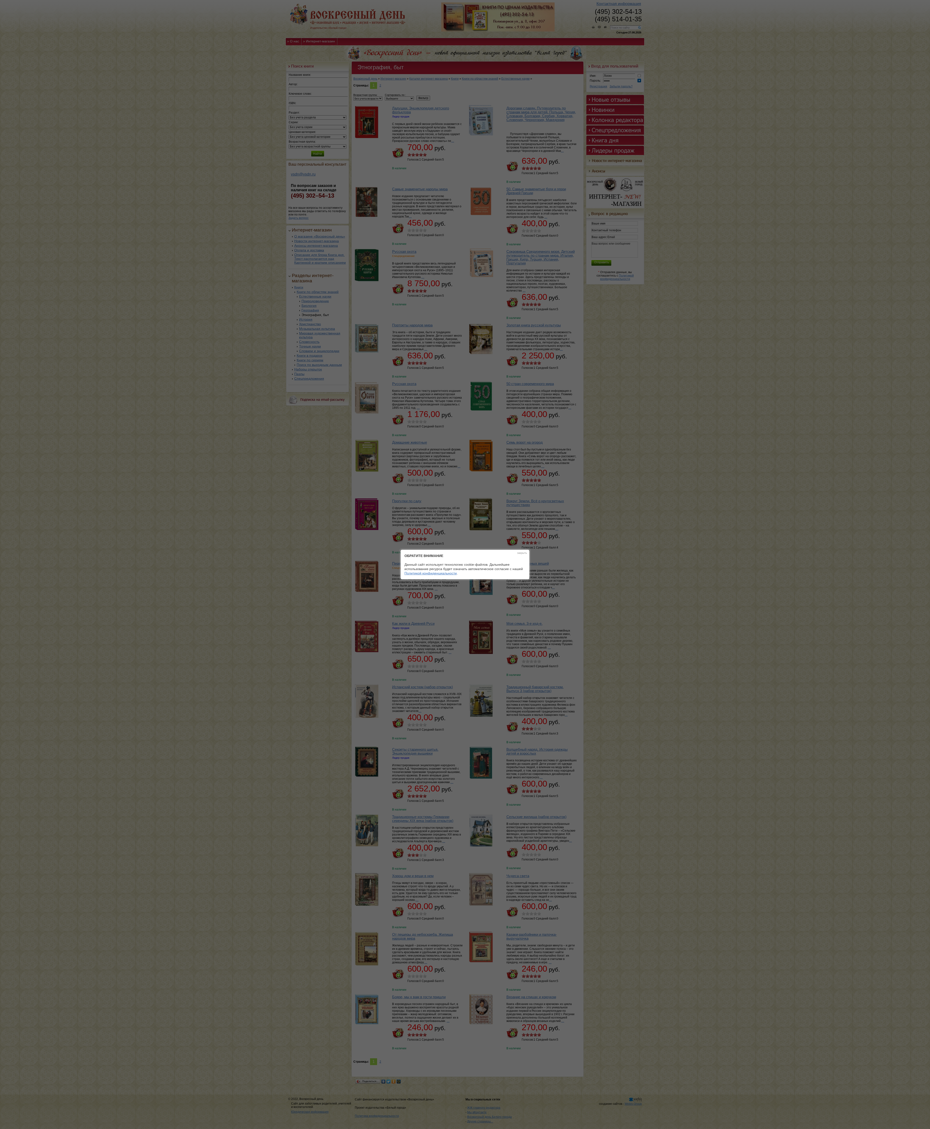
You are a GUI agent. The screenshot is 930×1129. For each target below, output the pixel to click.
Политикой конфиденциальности (430, 573)
